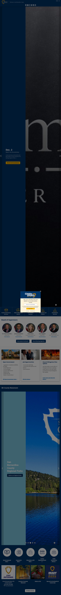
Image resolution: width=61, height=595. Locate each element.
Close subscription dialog (40, 291)
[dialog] (30, 301)
